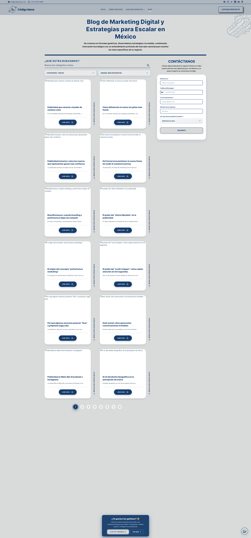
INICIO (103, 9)
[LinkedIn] (235, 2)
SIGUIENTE (181, 130)
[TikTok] (232, 2)
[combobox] (162, 92)
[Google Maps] (242, 2)
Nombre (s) (164, 79)
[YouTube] (239, 2)
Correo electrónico (167, 97)
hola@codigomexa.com (18, 2)
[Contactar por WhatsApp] (244, 531)
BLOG (150, 9)
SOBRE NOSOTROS (116, 9)
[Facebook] (224, 2)
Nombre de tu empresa (167, 107)
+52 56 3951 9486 (37, 2)
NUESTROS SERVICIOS (134, 9)
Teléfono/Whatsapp (167, 88)
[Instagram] (228, 2)
